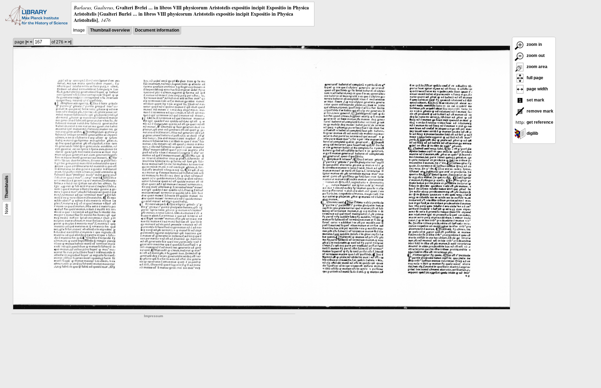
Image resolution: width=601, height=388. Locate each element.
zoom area (536, 66)
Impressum (153, 316)
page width (537, 88)
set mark (535, 100)
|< (27, 42)
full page (534, 77)
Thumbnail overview (110, 30)
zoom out (535, 55)
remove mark (539, 111)
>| (69, 42)
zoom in (534, 44)
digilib (532, 133)
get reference (539, 122)
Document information (157, 30)
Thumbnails (6, 186)
